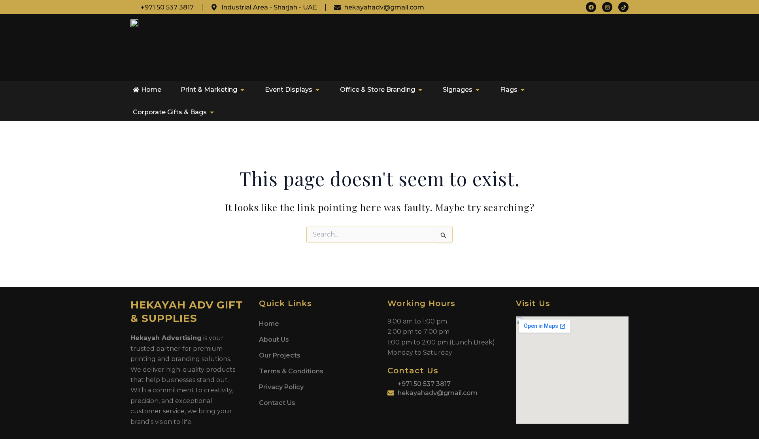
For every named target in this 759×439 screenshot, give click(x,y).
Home (269, 323)
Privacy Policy (281, 387)
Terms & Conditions (291, 371)
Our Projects (279, 355)
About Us (274, 339)
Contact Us (277, 403)
